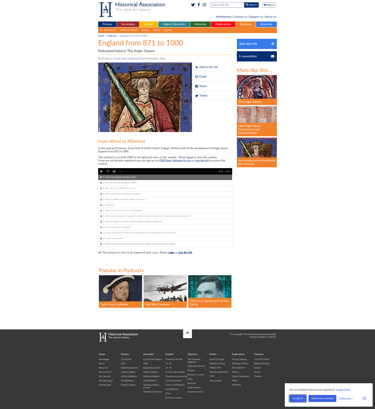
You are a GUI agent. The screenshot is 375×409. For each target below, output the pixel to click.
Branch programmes (219, 372)
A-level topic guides (175, 372)
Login (171, 252)
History (235, 372)
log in (190, 157)
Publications (223, 24)
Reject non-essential (322, 398)
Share (203, 86)
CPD (123, 363)
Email (202, 76)
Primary (107, 24)
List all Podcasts (108, 30)
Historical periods (173, 359)
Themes (168, 30)
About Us (103, 368)
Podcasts (246, 24)
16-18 (168, 368)
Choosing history (173, 381)
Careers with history (175, 385)
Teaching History (240, 363)
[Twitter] (193, 5)
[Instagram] (204, 5)
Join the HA (202, 160)
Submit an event (195, 392)
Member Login (106, 381)
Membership (224, 17)
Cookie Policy (343, 389)
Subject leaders (128, 372)
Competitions (127, 381)
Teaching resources (152, 392)
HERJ (234, 381)
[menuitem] (107, 24)
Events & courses (173, 398)
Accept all (298, 398)
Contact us (240, 17)
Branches (266, 24)
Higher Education (174, 24)
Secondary (128, 24)
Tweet (203, 95)
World (156, 30)
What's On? (215, 368)
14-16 (168, 363)
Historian (200, 24)
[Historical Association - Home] (118, 341)
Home (101, 36)
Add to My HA (208, 67)
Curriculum (126, 359)
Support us (256, 17)
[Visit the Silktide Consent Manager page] (364, 398)
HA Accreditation (129, 376)
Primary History (128, 385)
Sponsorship (215, 381)
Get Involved (105, 372)
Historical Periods (196, 366)
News (101, 363)
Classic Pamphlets (240, 376)
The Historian (238, 368)
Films (168, 393)
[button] (101, 171)
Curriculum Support (152, 359)
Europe (145, 30)
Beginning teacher (129, 368)
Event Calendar (217, 359)
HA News (236, 385)
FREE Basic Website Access (174, 160)
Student (149, 24)
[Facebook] (198, 5)
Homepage (104, 359)
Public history (194, 387)
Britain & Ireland (129, 30)
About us (270, 17)
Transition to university (176, 376)
